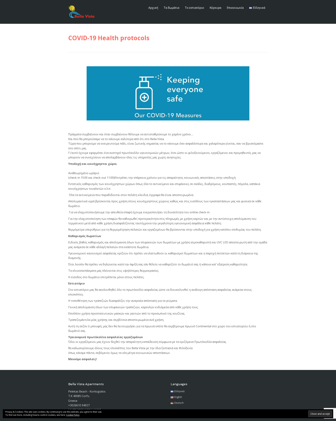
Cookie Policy (72, 414)
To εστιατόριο (194, 8)
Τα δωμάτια (171, 8)
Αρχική (153, 8)
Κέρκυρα (215, 8)
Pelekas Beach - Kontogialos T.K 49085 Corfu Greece (87, 396)
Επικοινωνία (235, 8)
